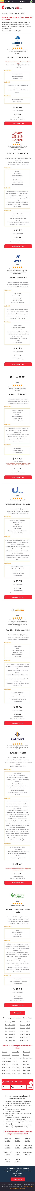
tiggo (17, 13)
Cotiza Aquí (18, 1179)
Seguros (4, 13)
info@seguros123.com (17, 1188)
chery (11, 13)
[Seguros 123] (17, 7)
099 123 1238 (28, 1186)
